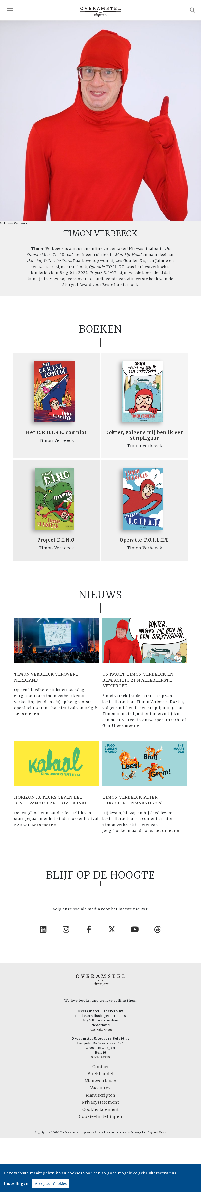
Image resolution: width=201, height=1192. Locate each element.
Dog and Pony (157, 1132)
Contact (100, 1066)
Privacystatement (100, 1102)
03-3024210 (100, 1057)
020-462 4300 (100, 1029)
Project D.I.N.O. (56, 540)
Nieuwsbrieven (101, 1080)
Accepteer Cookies (51, 1183)
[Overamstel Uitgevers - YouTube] (135, 929)
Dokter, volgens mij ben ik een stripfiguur (144, 435)
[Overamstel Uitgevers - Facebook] (89, 929)
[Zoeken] (192, 10)
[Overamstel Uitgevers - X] (112, 929)
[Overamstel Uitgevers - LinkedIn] (43, 929)
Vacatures (100, 1087)
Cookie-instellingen (100, 1116)
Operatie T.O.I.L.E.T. (145, 540)
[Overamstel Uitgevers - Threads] (157, 929)
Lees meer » (27, 714)
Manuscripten (100, 1095)
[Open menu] (10, 10)
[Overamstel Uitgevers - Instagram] (66, 929)
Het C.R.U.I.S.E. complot (56, 432)
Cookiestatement (100, 1109)
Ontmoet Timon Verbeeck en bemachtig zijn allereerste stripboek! (137, 680)
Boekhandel (100, 1073)
